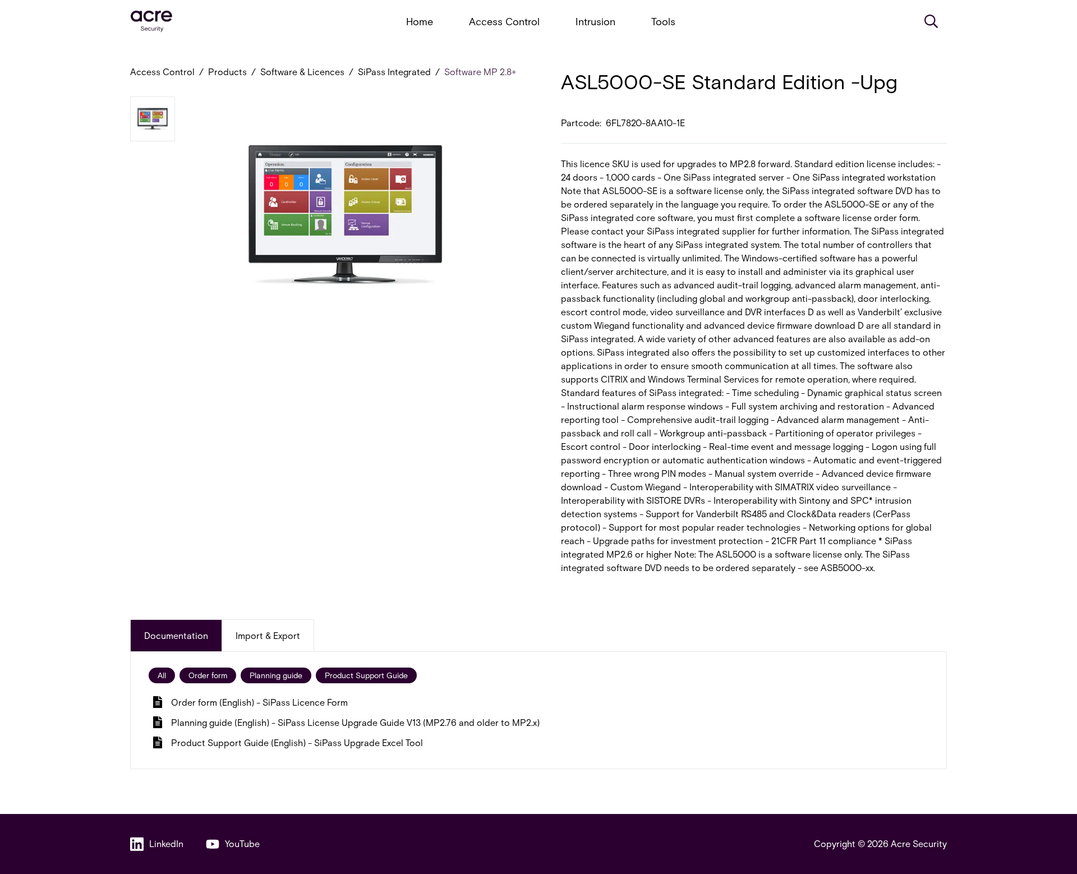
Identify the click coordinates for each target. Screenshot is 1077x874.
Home (419, 21)
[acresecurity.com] (151, 22)
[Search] (931, 21)
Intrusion (595, 21)
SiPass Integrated (394, 71)
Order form (207, 675)
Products (227, 71)
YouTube (242, 843)
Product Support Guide (366, 675)
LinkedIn (166, 843)
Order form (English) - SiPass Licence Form (259, 702)
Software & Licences (302, 71)
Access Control (504, 21)
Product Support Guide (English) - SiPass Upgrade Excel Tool (297, 742)
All (162, 675)
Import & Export (268, 635)
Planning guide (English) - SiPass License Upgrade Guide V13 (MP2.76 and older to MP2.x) (355, 722)
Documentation (176, 635)
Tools (663, 21)
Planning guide (276, 675)
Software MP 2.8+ (480, 71)
